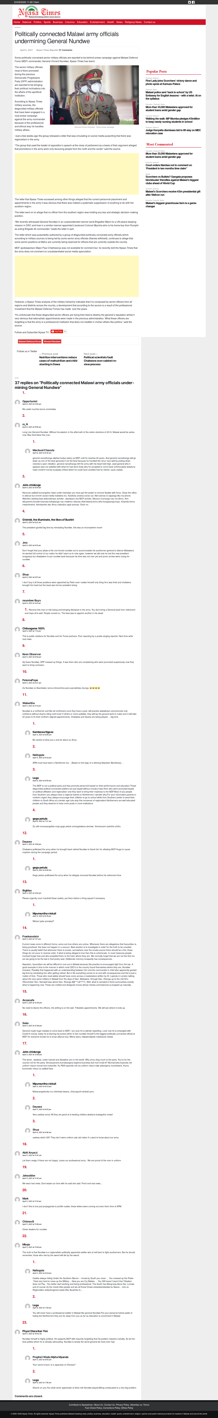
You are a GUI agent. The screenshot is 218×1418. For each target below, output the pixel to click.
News (119, 22)
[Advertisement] (77, 174)
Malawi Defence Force (30, 341)
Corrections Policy (111, 1407)
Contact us (149, 22)
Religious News (133, 22)
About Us (98, 1404)
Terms (146, 1404)
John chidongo (31, 485)
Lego (36, 777)
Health (110, 22)
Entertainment (97, 22)
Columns (70, 22)
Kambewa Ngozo (43, 732)
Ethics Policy (127, 1407)
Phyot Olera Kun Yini (35, 1331)
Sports (47, 22)
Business (58, 22)
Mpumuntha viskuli (44, 913)
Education (82, 22)
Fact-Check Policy (93, 1407)
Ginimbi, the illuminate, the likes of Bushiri (48, 519)
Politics (37, 22)
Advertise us (136, 1404)
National (26, 22)
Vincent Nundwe (52, 341)
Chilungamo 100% (33, 628)
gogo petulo (40, 818)
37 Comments (65, 50)
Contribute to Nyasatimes (81, 1404)
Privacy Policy (122, 1404)
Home (17, 22)
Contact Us (109, 1404)
